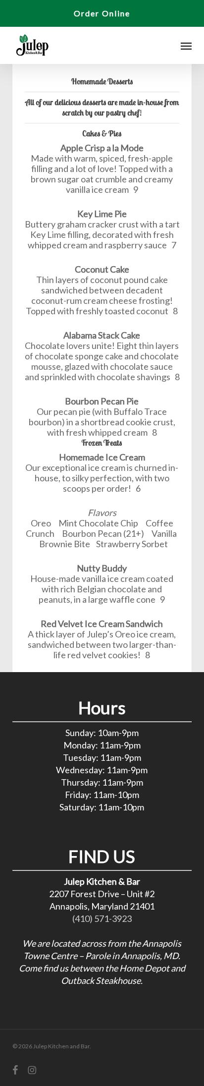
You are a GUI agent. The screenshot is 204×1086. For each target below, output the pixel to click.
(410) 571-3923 (102, 918)
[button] (186, 46)
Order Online (102, 13)
